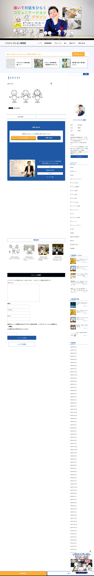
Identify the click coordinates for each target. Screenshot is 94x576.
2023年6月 (72, 465)
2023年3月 (72, 474)
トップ (40, 43)
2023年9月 (72, 456)
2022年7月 (72, 499)
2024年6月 (72, 427)
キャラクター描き (74, 202)
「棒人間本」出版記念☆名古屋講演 (43, 259)
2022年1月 (72, 518)
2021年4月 (72, 546)
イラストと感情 (74, 190)
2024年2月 (72, 440)
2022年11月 (72, 487)
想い (65, 43)
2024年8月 (72, 421)
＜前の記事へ (20, 117)
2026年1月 (72, 368)
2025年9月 (72, 381)
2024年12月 (72, 409)
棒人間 (72, 240)
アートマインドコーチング (76, 179)
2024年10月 (72, 415)
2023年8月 (72, 459)
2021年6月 (72, 540)
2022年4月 (72, 508)
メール (9, 310)
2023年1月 (72, 480)
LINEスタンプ (74, 171)
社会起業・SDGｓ (74, 244)
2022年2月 (72, 515)
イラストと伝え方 (74, 182)
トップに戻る (21, 344)
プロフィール (57, 43)
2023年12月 (72, 446)
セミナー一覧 (23, 138)
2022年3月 (72, 512)
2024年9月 (72, 418)
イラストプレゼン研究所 (15, 43)
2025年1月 (72, 406)
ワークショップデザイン (76, 225)
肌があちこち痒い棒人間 (14, 258)
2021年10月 (72, 527)
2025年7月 (72, 387)
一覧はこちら (79, 54)
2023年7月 (72, 462)
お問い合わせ (81, 43)
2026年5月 (72, 356)
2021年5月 (72, 543)
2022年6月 (72, 502)
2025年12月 (72, 371)
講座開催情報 (48, 43)
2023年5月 (72, 468)
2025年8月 (72, 384)
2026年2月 (72, 365)
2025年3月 (72, 399)
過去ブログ (72, 43)
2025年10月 (72, 378)
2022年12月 (72, 483)
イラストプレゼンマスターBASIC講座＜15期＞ (57, 259)
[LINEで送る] (17, 108)
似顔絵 (72, 232)
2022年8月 (72, 496)
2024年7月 (72, 424)
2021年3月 (72, 549)
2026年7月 (72, 350)
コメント (10, 282)
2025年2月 (72, 403)
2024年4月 (72, 434)
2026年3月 (72, 362)
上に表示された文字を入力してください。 (18, 329)
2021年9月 (72, 530)
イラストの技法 (74, 194)
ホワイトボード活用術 (75, 217)
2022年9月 (72, 493)
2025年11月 (72, 374)
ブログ (72, 213)
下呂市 (72, 229)
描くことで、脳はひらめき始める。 (29, 259)
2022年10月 (72, 490)
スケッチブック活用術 (75, 206)
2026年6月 (72, 353)
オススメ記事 (73, 198)
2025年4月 (72, 396)
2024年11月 (72, 412)
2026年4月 (72, 359)
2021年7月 (72, 536)
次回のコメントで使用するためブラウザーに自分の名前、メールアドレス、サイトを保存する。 (32, 324)
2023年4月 (72, 471)
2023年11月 (72, 449)
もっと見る (79, 156)
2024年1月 (72, 443)
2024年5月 (72, 431)
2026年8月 (72, 347)
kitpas (72, 167)
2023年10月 (72, 452)
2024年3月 (72, 437)
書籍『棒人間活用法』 (75, 236)
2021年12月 (72, 521)
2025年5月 (72, 393)
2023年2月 (72, 477)
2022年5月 (72, 505)
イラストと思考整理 (75, 186)
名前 (9, 303)
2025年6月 (72, 390)
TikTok (72, 175)
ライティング (73, 221)
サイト (9, 316)
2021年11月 (72, 524)
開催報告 (73, 248)
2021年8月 (72, 533)
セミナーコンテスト (75, 209)
